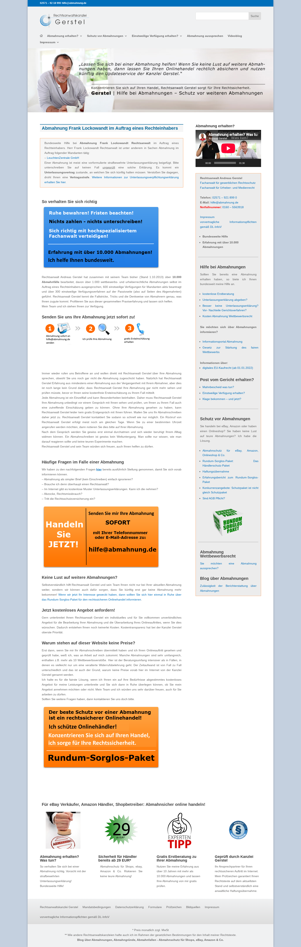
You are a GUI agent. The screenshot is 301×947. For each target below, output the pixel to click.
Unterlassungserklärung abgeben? (225, 299)
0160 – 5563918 (233, 207)
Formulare (155, 907)
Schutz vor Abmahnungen (105, 35)
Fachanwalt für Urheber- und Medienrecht (227, 187)
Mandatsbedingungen (97, 907)
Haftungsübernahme (216, 471)
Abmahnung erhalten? (62, 35)
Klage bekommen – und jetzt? (222, 399)
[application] (228, 148)
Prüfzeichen (174, 907)
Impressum (47, 42)
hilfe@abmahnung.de (224, 202)
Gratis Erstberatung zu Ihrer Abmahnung (176, 858)
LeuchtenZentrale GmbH (63, 157)
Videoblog (235, 35)
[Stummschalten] (249, 163)
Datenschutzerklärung (129, 907)
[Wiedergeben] (201, 163)
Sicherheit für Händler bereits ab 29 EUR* (117, 858)
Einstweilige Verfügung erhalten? (155, 35)
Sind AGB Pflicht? (214, 498)
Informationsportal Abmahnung (222, 341)
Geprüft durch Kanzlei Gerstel (234, 858)
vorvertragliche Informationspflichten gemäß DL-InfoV (74, 917)
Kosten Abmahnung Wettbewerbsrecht (227, 316)
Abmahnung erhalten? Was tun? (59, 858)
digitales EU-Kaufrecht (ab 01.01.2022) (228, 367)
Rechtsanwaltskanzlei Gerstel (59, 907)
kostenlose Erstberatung (218, 293)
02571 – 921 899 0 (224, 197)
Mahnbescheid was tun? (218, 387)
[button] (9, 938)
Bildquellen (193, 907)
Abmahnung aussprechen (205, 35)
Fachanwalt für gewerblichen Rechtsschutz (228, 182)
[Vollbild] (256, 163)
